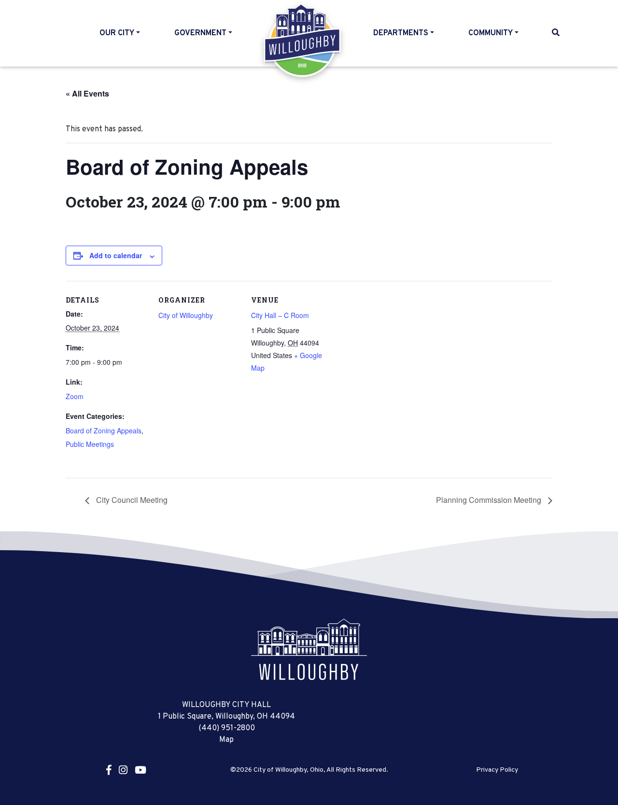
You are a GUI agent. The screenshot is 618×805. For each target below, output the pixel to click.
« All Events (87, 93)
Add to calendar (115, 255)
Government (200, 33)
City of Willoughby (185, 315)
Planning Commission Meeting (489, 499)
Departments (400, 33)
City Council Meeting (131, 499)
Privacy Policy (497, 770)
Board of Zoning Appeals (103, 430)
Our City (116, 33)
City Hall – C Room (280, 315)
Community (490, 33)
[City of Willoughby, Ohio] (309, 649)
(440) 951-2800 (226, 728)
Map (226, 740)
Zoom (75, 396)
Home (303, 40)
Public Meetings (90, 444)
